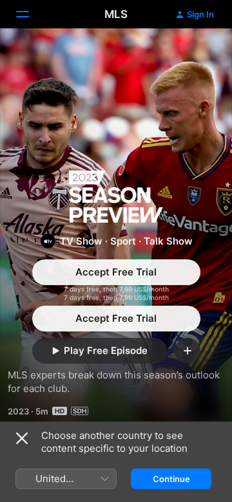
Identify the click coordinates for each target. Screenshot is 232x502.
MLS (116, 14)
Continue (171, 479)
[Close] (22, 438)
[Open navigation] (30, 14)
